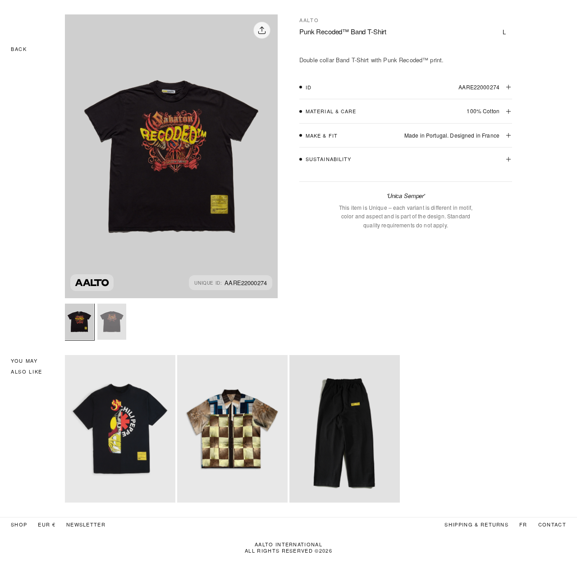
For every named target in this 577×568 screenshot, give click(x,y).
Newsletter (85, 524)
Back (19, 48)
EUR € (46, 524)
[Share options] (262, 30)
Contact (552, 524)
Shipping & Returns (476, 524)
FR (523, 524)
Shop (19, 524)
